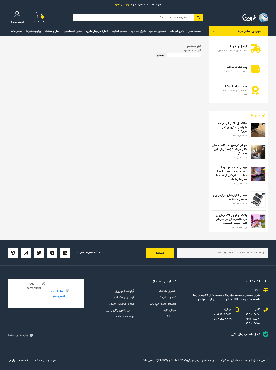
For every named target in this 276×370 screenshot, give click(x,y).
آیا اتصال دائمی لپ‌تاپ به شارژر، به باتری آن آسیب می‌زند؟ (232, 127)
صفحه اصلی (194, 31)
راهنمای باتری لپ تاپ (162, 304)
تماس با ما (16, 31)
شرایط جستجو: (192, 50)
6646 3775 (253, 323)
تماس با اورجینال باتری (120, 310)
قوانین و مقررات (124, 297)
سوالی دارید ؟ (168, 310)
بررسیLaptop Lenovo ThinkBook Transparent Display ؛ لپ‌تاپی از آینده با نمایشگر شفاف (231, 173)
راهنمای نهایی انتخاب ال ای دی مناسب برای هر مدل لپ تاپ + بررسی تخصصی (231, 219)
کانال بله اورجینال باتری (245, 334)
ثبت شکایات (168, 316)
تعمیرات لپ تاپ (166, 297)
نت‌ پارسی (14, 360)
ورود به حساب (125, 316)
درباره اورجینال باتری (97, 31)
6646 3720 (252, 314)
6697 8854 (252, 319)
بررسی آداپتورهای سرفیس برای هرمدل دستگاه (229, 197)
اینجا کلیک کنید (122, 4)
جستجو (160, 55)
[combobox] (184, 55)
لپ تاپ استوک (119, 31)
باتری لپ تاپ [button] (177, 31)
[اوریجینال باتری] (255, 17)
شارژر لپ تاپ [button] (138, 31)
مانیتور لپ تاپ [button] (157, 31)
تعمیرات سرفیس (73, 31)
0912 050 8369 (223, 319)
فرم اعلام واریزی (124, 291)
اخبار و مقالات (52, 31)
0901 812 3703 (222, 314)
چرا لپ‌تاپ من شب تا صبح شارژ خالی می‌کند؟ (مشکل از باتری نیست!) (229, 149)
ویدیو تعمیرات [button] (33, 31)
